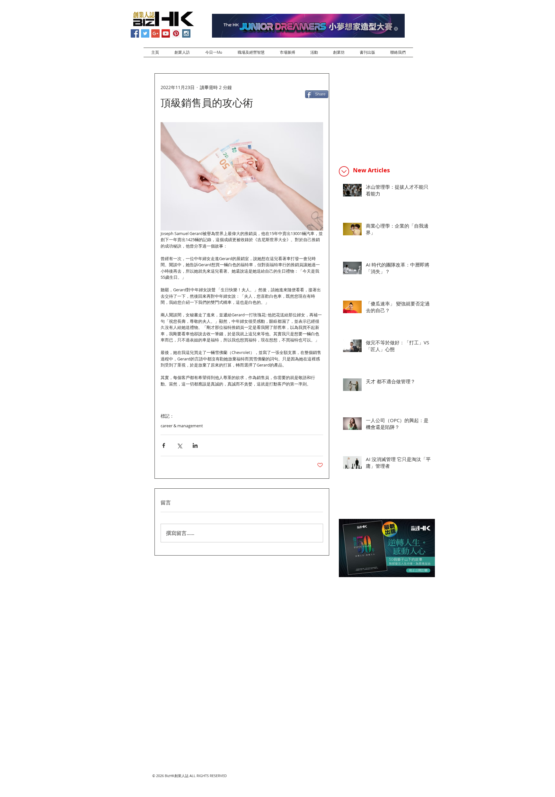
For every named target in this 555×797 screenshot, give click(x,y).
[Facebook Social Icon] (135, 33)
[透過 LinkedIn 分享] (195, 445)
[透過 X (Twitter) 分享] (179, 445)
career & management (182, 425)
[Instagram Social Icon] (186, 33)
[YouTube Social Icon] (166, 33)
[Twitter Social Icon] (145, 33)
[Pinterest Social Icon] (176, 33)
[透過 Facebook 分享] (164, 445)
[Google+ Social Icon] (155, 33)
